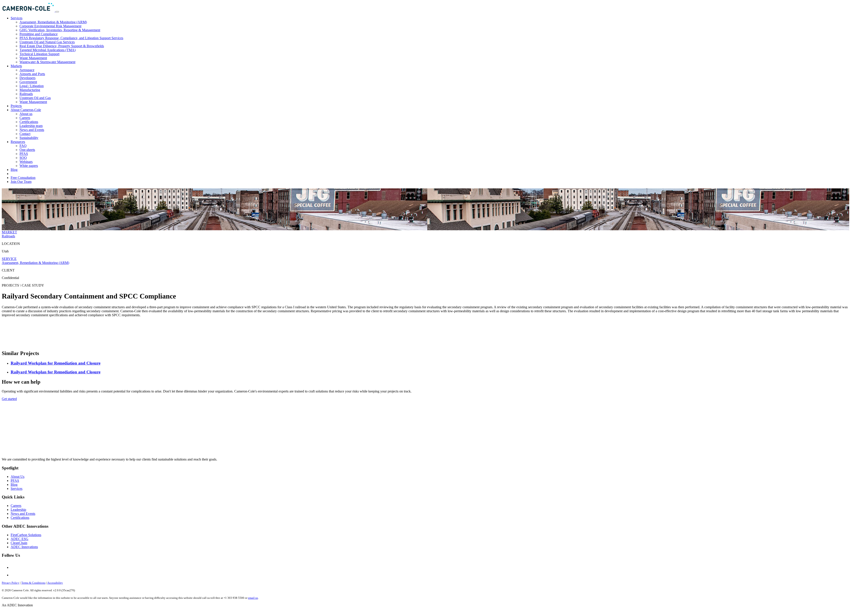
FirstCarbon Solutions (26, 535)
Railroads (26, 94)
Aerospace (27, 70)
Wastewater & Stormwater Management (47, 62)
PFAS (24, 154)
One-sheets (27, 150)
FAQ (23, 146)
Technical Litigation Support (39, 54)
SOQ (23, 158)
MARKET (9, 232)
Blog (14, 170)
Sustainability (29, 138)
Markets (16, 66)
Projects (16, 106)
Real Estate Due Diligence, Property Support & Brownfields (62, 46)
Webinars (26, 162)
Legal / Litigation (32, 86)
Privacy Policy (10, 582)
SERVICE (9, 259)
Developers (27, 78)
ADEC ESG (19, 539)
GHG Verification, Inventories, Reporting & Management (60, 30)
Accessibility (55, 582)
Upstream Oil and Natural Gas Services (47, 42)
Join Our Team (21, 181)
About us (26, 114)
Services (16, 18)
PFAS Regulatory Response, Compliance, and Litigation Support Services (71, 38)
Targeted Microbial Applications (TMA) (48, 50)
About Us (17, 476)
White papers (29, 166)
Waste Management (33, 58)
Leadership (18, 509)
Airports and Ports (32, 74)
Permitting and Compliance (39, 34)
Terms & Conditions (33, 582)
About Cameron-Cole (26, 110)
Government (28, 82)
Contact (25, 134)
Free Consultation (23, 178)
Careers (25, 118)
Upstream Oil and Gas (35, 98)
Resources (18, 142)
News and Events (32, 130)
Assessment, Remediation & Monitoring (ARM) (53, 22)
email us (253, 597)
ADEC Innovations (24, 547)
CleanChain (19, 543)
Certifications (29, 122)
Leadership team (31, 126)
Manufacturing (30, 90)
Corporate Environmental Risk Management (50, 26)
